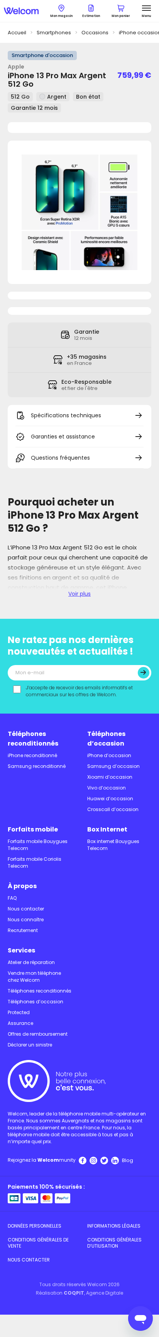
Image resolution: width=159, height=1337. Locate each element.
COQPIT (74, 1293)
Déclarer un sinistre (30, 1044)
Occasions (94, 32)
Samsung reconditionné (37, 766)
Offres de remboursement (38, 1034)
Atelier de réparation (31, 962)
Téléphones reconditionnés (33, 738)
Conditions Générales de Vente (38, 1242)
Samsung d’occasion (113, 766)
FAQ (12, 898)
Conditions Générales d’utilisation (114, 1242)
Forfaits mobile (33, 829)
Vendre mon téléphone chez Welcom (34, 976)
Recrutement (23, 930)
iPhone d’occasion (109, 755)
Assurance (20, 1023)
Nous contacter (26, 908)
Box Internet (107, 829)
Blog (127, 1160)
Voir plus (79, 593)
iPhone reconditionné (32, 755)
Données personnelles (34, 1226)
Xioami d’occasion (109, 777)
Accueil (17, 32)
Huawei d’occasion (110, 798)
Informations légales (113, 1226)
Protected (19, 1012)
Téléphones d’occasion (106, 738)
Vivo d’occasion (106, 787)
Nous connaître (26, 919)
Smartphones (54, 32)
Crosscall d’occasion (113, 809)
